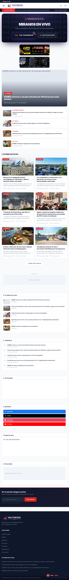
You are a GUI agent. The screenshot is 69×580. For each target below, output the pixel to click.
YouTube (9, 424)
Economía (4, 543)
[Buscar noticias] (65, 5)
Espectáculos (5, 549)
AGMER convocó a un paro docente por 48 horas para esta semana (29, 10)
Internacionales (6, 534)
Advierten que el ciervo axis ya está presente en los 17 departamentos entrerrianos (35, 319)
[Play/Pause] (48, 575)
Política (4, 537)
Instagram (10, 420)
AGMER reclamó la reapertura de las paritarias (24, 326)
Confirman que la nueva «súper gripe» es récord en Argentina (29, 313)
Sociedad (4, 546)
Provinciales (5, 552)
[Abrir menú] (3, 5)
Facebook (10, 411)
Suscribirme (30, 499)
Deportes (4, 540)
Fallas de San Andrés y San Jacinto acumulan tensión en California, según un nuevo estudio (38, 306)
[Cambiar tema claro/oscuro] (61, 5)
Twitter (9, 415)
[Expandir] (64, 575)
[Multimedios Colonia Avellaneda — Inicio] (15, 6)
